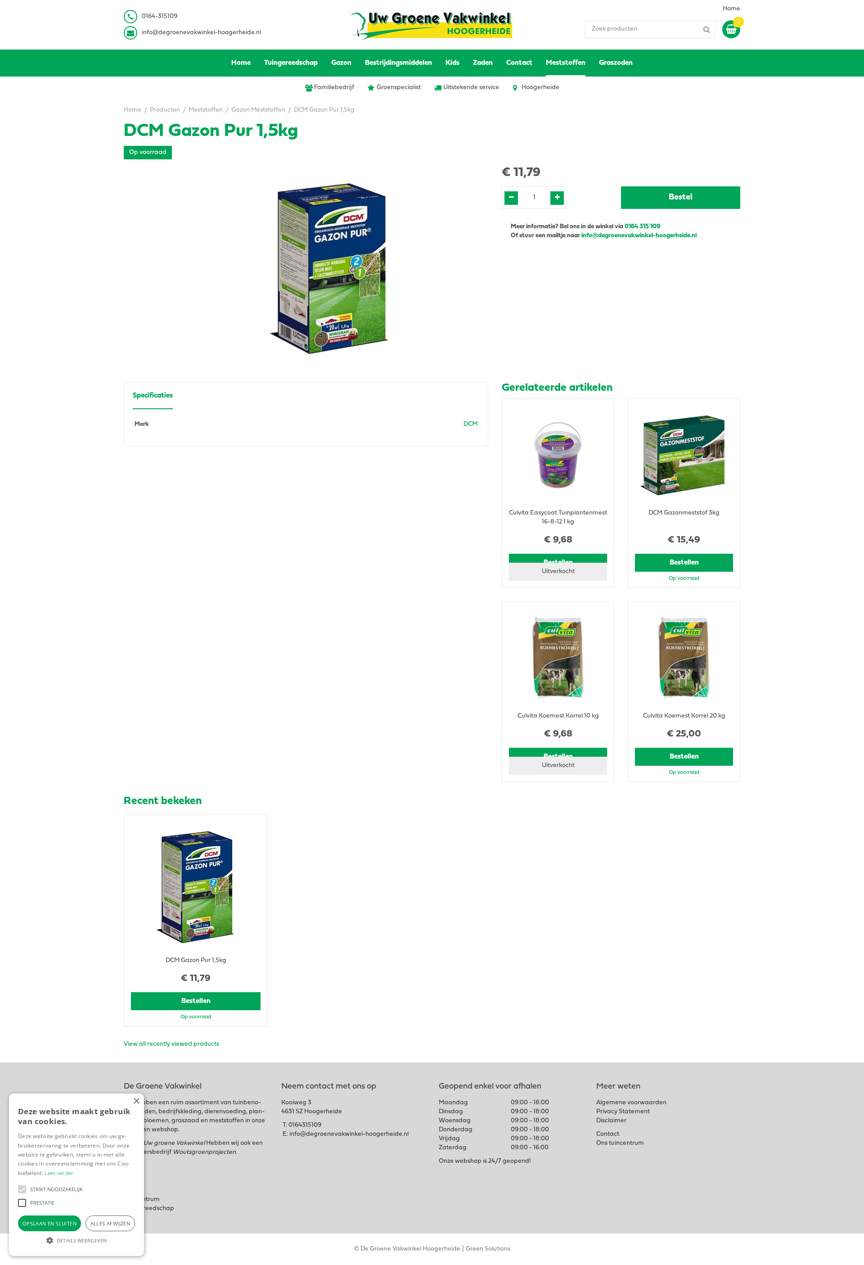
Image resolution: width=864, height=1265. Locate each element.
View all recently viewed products (171, 1044)
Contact (607, 1134)
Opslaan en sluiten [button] (49, 1223)
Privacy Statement (623, 1112)
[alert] (76, 1174)
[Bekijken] (731, 29)
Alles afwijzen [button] (110, 1223)
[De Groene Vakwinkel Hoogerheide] (432, 25)
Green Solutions (488, 1249)
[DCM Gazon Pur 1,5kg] (329, 267)
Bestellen (684, 563)
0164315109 (304, 1125)
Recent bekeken (163, 801)
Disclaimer (611, 1121)
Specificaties (153, 396)
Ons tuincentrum (620, 1143)
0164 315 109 (642, 227)
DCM (470, 424)
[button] (22, 1189)
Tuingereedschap (149, 1208)
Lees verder (59, 1173)
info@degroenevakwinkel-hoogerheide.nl (201, 33)
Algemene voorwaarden (631, 1103)
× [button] (136, 1101)
